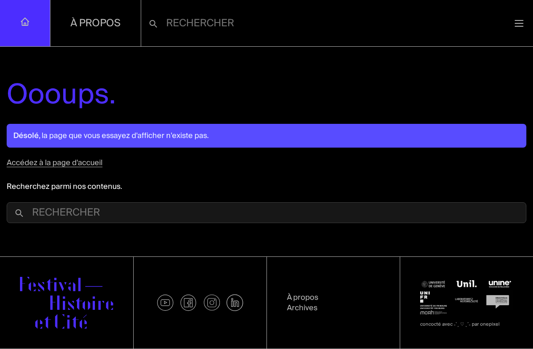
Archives (302, 307)
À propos (95, 23)
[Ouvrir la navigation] (519, 23)
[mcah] (433, 312)
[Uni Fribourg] (433, 300)
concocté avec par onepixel (460, 324)
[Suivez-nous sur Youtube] (165, 302)
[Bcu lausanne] (499, 300)
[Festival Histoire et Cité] (66, 303)
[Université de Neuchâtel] (499, 284)
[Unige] (433, 284)
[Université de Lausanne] (466, 284)
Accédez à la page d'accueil (54, 162)
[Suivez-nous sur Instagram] (212, 302)
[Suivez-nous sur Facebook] (188, 302)
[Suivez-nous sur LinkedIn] (235, 302)
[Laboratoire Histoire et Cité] (466, 300)
